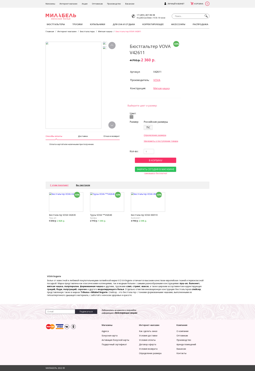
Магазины (50, 3)
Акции (85, 3)
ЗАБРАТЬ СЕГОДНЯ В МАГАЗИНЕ (155, 169)
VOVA (156, 80)
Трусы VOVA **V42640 (101, 215)
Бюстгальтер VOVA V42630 (62, 215)
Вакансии (129, 3)
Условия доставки (148, 335)
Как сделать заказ (148, 331)
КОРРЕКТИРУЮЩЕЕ (153, 24)
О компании (182, 331)
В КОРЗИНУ (155, 160)
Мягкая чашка (105, 31)
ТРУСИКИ (77, 24)
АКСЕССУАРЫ (178, 24)
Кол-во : (134, 151)
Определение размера (155, 135)
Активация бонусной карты (115, 340)
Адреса (105, 331)
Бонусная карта (109, 335)
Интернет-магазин (68, 3)
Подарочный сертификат (114, 344)
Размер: (134, 121)
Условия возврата (148, 348)
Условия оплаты (147, 340)
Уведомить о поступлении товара (161, 141)
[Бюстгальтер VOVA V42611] (105, 43)
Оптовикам (97, 3)
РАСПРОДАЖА (200, 24)
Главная (50, 31)
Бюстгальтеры (87, 31)
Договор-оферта (147, 344)
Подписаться (86, 311)
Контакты (181, 353)
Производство (114, 3)
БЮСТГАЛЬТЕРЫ (56, 24)
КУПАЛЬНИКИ (97, 24)
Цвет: (133, 113)
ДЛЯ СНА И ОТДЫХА (124, 24)
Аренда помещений (186, 344)
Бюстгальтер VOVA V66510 (144, 215)
